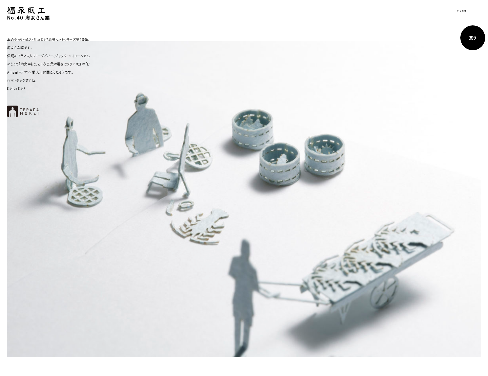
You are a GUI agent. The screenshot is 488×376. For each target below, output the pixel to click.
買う (472, 38)
